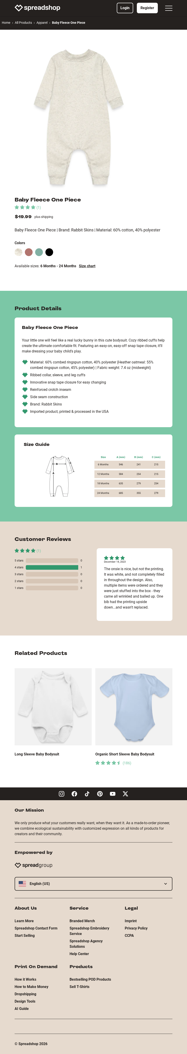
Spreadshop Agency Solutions (86, 944)
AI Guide (22, 1008)
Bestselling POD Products (90, 979)
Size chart (87, 266)
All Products (23, 22)
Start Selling (25, 935)
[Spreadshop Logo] (37, 8)
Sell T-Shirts (79, 987)
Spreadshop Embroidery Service (89, 931)
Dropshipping (25, 994)
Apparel (41, 22)
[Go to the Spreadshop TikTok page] (87, 793)
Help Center (79, 954)
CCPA (129, 935)
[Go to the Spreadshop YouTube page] (112, 793)
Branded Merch (82, 921)
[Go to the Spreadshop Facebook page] (74, 793)
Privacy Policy (136, 928)
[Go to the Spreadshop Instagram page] (61, 793)
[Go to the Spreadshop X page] (125, 793)
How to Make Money (31, 987)
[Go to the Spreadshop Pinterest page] (100, 793)
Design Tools (25, 1001)
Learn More (24, 921)
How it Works (25, 979)
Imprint (131, 921)
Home (6, 22)
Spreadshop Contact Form (36, 928)
